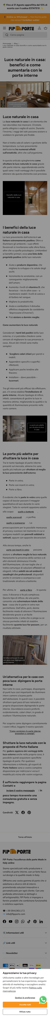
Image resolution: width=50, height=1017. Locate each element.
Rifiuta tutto (25, 1011)
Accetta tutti (25, 1004)
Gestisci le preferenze (25, 997)
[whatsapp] (43, 997)
